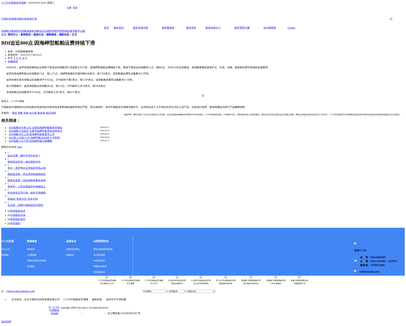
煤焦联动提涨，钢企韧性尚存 (24, 161)
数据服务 (29, 31)
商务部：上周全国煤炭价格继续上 (27, 186)
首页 (106, 27)
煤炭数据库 (168, 27)
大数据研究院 (16, 31)
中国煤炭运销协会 (13, 291)
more (19, 147)
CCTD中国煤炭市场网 (13, 2)
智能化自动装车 (100, 266)
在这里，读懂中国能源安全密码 (25, 205)
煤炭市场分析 (140, 27)
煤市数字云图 (77, 31)
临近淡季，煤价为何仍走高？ (24, 155)
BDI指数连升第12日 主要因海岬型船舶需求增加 (35, 127)
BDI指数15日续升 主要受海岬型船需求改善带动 (35, 131)
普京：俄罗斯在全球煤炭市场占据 (27, 168)
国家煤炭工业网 (28, 291)
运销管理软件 (52, 31)
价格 (26, 113)
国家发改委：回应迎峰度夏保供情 (27, 180)
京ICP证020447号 (93, 313)
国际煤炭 (51, 34)
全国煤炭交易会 (72, 249)
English (291, 28)
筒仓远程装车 (99, 260)
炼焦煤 (41, 113)
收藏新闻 (13, 61)
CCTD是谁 (7, 241)
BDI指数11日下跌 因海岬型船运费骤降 (30, 141)
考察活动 (70, 255)
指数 (20, 113)
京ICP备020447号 (70, 313)
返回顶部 (6, 321)
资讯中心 (13, 34)
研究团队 (5, 255)
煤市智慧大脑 (242, 27)
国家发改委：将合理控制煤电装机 (27, 174)
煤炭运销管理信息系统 (103, 249)
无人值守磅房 (99, 255)
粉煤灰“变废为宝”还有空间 (23, 199)
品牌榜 (5, 31)
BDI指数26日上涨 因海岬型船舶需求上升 (32, 134)
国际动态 (64, 34)
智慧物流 (65, 31)
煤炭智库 (191, 27)
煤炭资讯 (119, 27)
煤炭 (14, 113)
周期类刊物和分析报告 (36, 260)
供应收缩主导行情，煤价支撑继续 (27, 192)
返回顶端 (51, 113)
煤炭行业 (38, 34)
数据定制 (31, 249)
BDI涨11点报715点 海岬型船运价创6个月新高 (34, 137)
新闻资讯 (26, 34)
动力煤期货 (269, 27)
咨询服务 (31, 266)
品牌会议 (39, 31)
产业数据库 (32, 255)
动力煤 (33, 113)
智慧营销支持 (99, 272)
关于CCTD (5, 249)
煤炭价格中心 (213, 27)
